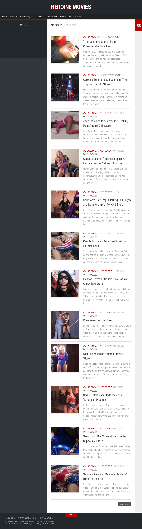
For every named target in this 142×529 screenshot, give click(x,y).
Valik (119, 75)
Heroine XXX (65, 16)
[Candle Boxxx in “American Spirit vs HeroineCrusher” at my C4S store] (65, 163)
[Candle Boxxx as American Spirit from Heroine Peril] (65, 246)
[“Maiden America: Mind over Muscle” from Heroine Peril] (65, 478)
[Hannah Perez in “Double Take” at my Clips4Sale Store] (65, 283)
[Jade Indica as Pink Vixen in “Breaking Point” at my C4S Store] (65, 125)
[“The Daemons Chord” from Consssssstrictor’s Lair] (65, 49)
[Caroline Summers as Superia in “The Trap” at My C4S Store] (65, 87)
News (11, 16)
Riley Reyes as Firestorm (97, 320)
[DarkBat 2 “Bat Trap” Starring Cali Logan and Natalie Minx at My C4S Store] (65, 204)
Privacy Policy (47, 518)
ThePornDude (51, 16)
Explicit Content (104, 113)
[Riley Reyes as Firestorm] (65, 325)
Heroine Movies (71, 6)
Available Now (89, 37)
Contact (39, 16)
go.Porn (77, 16)
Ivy (118, 37)
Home (4, 16)
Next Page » (124, 504)
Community (25, 16)
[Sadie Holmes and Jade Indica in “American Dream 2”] (65, 399)
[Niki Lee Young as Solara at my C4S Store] (65, 358)
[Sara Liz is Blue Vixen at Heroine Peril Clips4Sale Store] (65, 441)
